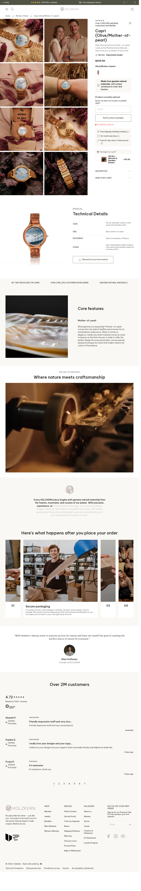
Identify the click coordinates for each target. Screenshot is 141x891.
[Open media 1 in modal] (5, 24)
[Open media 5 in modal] (5, 113)
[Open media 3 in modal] (5, 69)
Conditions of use (52, 868)
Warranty (68, 836)
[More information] (128, 132)
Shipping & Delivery (72, 831)
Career (87, 826)
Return (66, 826)
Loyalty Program (91, 843)
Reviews (87, 816)
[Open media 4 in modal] (50, 69)
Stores (86, 821)
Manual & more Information (95, 259)
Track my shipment (72, 821)
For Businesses (90, 838)
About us (87, 811)
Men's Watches (50, 826)
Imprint (66, 868)
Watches (47, 811)
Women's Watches (51, 831)
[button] (6, 9)
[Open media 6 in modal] (50, 113)
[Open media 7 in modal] (5, 157)
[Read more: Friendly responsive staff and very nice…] (69, 724)
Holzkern (17, 864)
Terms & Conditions (14, 868)
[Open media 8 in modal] (50, 157)
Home (8, 16)
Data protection (33, 868)
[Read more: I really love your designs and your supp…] (69, 746)
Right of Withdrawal (72, 851)
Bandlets (47, 821)
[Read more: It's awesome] (69, 768)
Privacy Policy (70, 846)
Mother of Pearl (22, 16)
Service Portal (70, 816)
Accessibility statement (83, 868)
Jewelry (47, 816)
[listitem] (113, 159)
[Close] (135, 2)
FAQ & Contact (70, 811)
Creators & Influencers (88, 832)
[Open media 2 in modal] (50, 24)
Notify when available (113, 118)
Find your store (70, 841)
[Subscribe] (129, 824)
